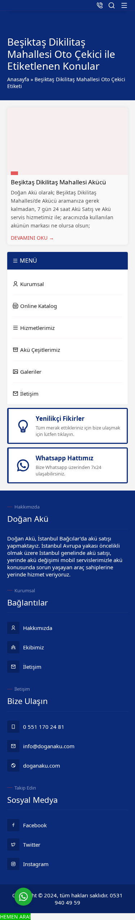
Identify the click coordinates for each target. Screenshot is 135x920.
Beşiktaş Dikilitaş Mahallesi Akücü (58, 182)
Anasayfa (18, 79)
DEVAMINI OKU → (32, 237)
